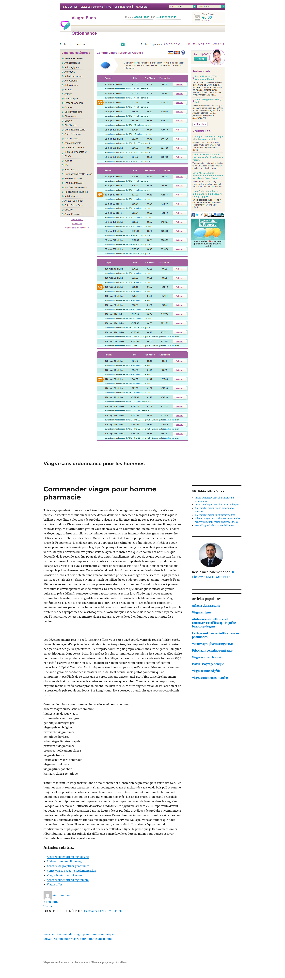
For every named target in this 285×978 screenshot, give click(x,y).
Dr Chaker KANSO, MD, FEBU (103, 911)
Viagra (48, 906)
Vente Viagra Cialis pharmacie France (214, 525)
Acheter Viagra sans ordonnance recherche (217, 518)
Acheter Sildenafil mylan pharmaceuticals (216, 522)
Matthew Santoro (63, 895)
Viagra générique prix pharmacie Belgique (216, 504)
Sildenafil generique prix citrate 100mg (215, 515)
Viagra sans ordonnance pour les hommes (94, 463)
